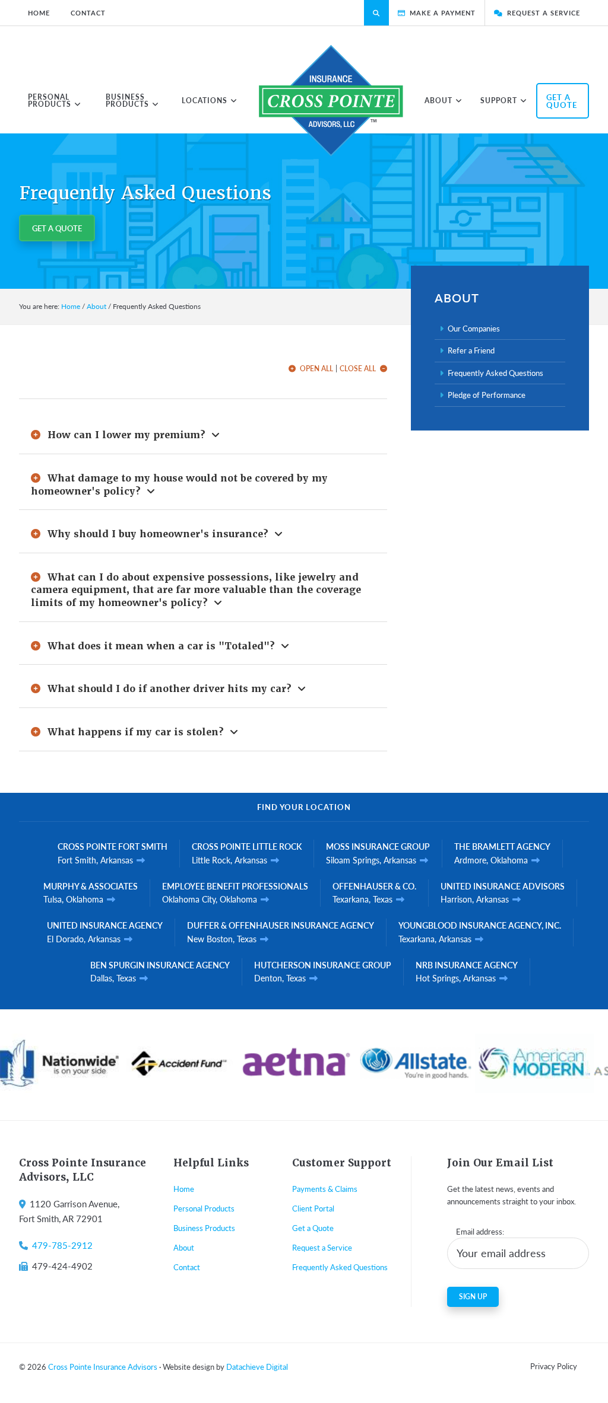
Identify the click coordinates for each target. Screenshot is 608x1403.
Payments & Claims (324, 1188)
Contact (186, 1267)
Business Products (204, 1227)
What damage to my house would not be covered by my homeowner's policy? (179, 485)
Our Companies (474, 328)
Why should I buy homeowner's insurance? (159, 534)
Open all (316, 369)
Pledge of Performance (486, 394)
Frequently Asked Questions (495, 372)
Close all (358, 369)
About (183, 1247)
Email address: (480, 1231)
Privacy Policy (553, 1366)
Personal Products (204, 1208)
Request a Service (322, 1247)
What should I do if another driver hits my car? (171, 689)
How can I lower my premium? (128, 435)
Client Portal (313, 1208)
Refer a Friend (471, 350)
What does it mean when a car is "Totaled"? (163, 646)
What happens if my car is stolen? (137, 732)
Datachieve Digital (257, 1366)
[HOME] (331, 100)
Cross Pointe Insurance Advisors (102, 1366)
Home (183, 1188)
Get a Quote (57, 228)
